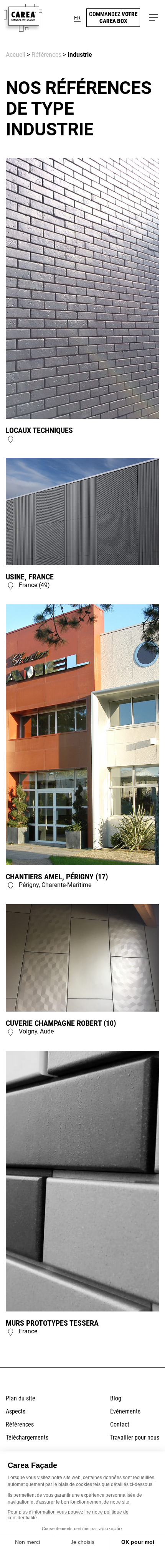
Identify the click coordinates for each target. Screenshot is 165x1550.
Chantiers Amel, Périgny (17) (57, 876)
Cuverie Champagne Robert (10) (61, 1023)
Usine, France (30, 576)
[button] (77, 17)
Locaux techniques (39, 430)
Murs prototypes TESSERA (52, 1323)
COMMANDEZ (113, 18)
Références (46, 54)
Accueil (15, 54)
